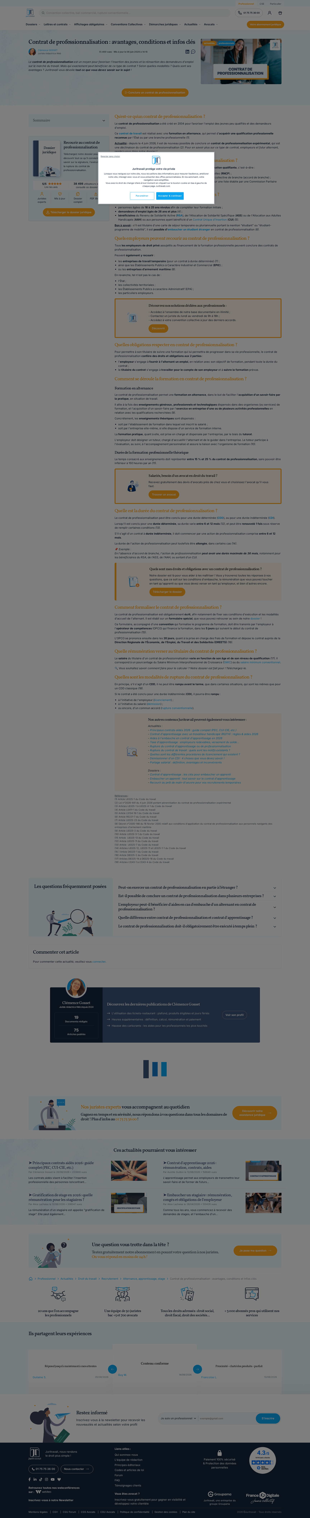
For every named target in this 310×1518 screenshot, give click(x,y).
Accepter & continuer (170, 196)
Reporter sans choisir (110, 156)
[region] (156, 178)
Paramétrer (142, 196)
